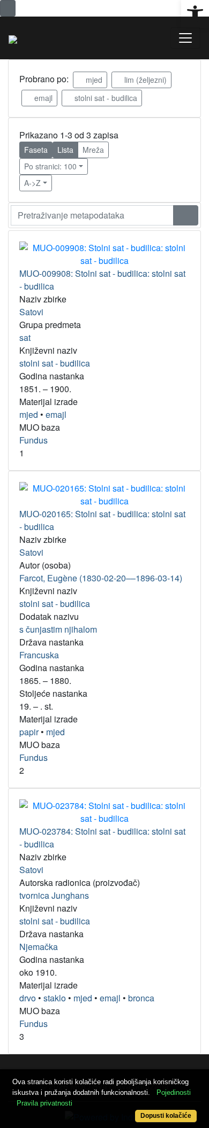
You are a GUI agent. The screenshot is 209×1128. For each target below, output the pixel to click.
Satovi (31, 312)
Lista (65, 149)
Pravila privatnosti (44, 1103)
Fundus (33, 440)
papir (29, 732)
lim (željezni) (144, 79)
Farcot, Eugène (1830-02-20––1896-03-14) (100, 578)
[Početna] (13, 38)
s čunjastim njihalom (58, 629)
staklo (54, 998)
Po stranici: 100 (50, 166)
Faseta (36, 149)
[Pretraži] (185, 215)
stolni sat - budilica (104, 97)
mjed (93, 79)
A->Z (32, 182)
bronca (141, 998)
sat (25, 337)
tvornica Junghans (54, 895)
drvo (27, 998)
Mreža (93, 149)
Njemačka (38, 946)
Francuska (39, 655)
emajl (42, 97)
